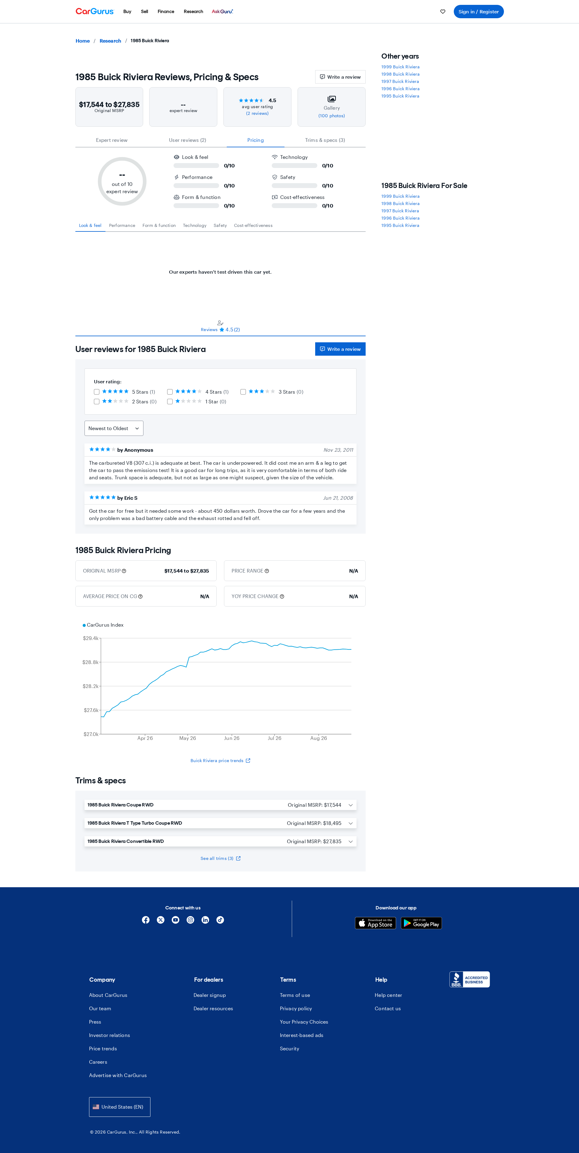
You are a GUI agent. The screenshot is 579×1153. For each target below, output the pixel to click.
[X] (160, 922)
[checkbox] (96, 392)
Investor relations (109, 1035)
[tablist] (220, 140)
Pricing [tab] (255, 140)
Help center (388, 995)
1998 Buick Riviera (400, 74)
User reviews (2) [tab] (187, 140)
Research (111, 40)
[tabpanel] (220, 269)
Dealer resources (213, 1008)
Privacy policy (296, 1008)
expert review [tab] (112, 140)
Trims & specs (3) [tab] (325, 140)
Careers (98, 1062)
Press (95, 1022)
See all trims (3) (217, 858)
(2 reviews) (257, 113)
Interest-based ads (302, 1035)
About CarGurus (108, 995)
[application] (220, 682)
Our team (100, 1008)
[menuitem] (127, 11)
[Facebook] (146, 922)
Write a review (344, 77)
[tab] (90, 225)
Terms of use (295, 995)
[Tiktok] (220, 922)
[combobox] (119, 1107)
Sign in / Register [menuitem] (479, 11)
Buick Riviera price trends (217, 760)
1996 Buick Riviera (400, 88)
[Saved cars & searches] (443, 11)
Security (289, 1048)
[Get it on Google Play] (421, 924)
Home (83, 40)
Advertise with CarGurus (118, 1075)
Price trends (103, 1048)
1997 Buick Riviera (400, 81)
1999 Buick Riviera (400, 66)
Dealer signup (210, 995)
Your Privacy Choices (304, 1022)
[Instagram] (190, 922)
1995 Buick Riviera (400, 95)
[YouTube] (175, 922)
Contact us (388, 1008)
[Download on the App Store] (375, 924)
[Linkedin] (205, 922)
